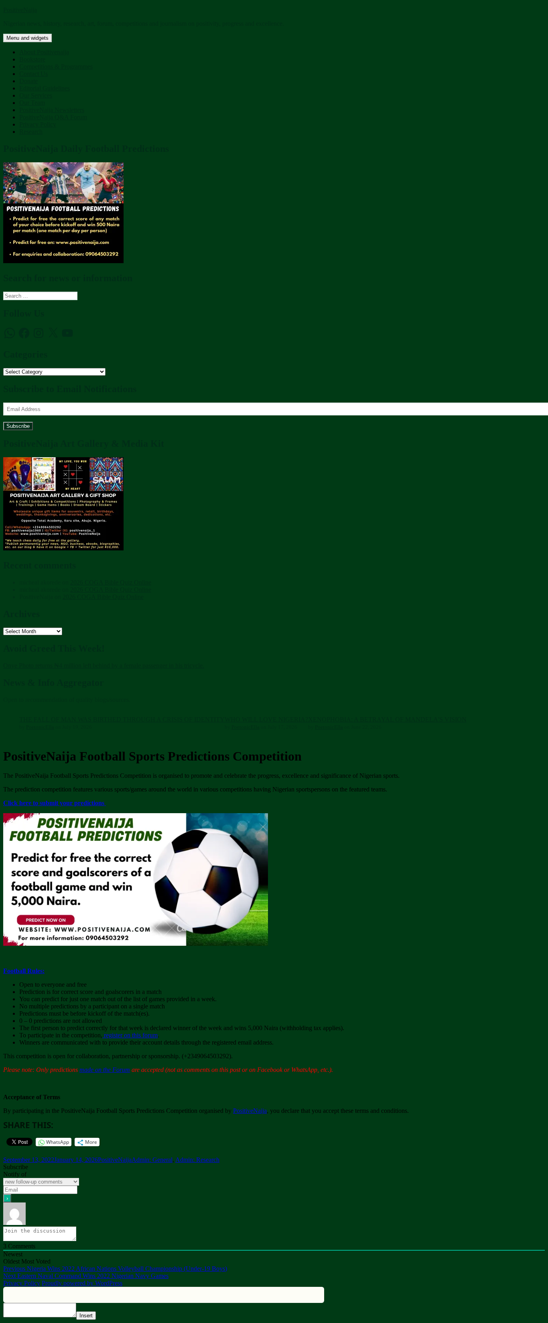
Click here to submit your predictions (54, 803)
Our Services (35, 95)
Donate (28, 81)
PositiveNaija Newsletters (51, 109)
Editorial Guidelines (44, 88)
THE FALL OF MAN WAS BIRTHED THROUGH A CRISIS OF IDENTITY (122, 719)
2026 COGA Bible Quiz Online (110, 582)
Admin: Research (197, 1159)
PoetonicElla (40, 727)
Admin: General (152, 1159)
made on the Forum (104, 1069)
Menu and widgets (27, 38)
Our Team (32, 102)
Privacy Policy (37, 124)
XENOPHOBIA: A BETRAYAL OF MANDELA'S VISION (387, 719)
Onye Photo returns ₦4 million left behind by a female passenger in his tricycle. (103, 665)
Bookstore (32, 59)
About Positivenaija (44, 52)
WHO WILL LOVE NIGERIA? (266, 719)
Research (31, 131)
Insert (86, 1316)
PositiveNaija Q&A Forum (53, 117)
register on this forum (130, 1035)
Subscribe (18, 426)
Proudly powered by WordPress (82, 1283)
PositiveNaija (20, 9)
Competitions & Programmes (56, 66)
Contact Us (33, 73)
